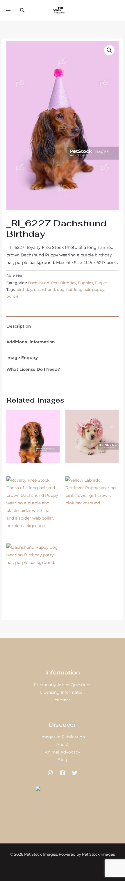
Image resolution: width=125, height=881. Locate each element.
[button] (22, 10)
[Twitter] (74, 772)
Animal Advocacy (62, 752)
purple (12, 296)
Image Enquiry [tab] (22, 357)
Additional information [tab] (30, 342)
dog (61, 289)
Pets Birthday (63, 283)
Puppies (85, 283)
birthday (24, 289)
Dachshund (38, 283)
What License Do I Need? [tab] (33, 369)
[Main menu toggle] (8, 10)
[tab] (62, 318)
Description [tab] (18, 326)
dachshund (44, 289)
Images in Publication (62, 737)
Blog (62, 759)
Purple (101, 283)
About (62, 744)
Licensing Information (62, 692)
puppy (98, 289)
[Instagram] (50, 772)
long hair (82, 289)
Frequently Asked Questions (62, 684)
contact (62, 699)
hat (69, 289)
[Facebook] (62, 772)
